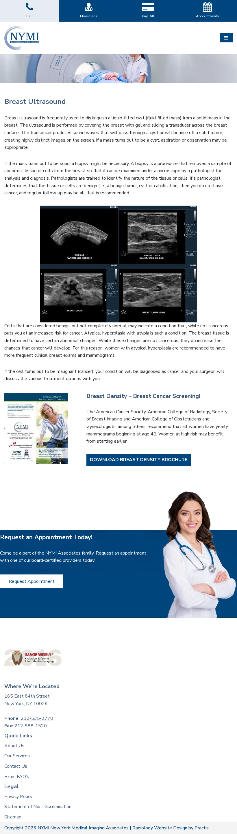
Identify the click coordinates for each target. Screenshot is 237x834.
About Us (14, 746)
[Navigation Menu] (226, 37)
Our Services (17, 756)
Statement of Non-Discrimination (37, 806)
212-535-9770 (36, 718)
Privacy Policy (18, 796)
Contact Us (15, 766)
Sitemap (12, 817)
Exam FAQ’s (16, 776)
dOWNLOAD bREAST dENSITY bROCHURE (138, 460)
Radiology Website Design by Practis (170, 828)
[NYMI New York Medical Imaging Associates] (21, 38)
